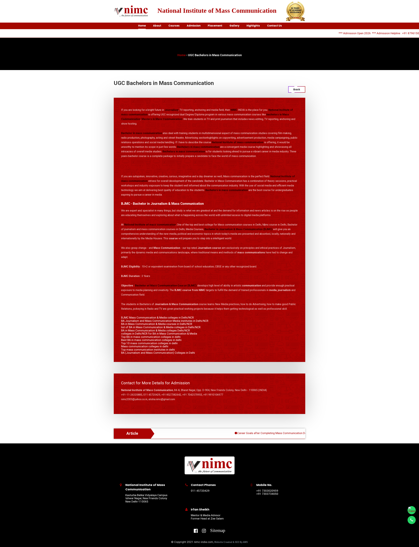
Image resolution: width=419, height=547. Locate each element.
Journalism (171, 109)
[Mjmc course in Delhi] (210, 465)
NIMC (234, 109)
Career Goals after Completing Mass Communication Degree (257, 433)
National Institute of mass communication (237, 142)
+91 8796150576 (396, 33)
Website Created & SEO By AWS (231, 542)
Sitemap (217, 530)
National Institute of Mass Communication (216, 10)
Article (132, 433)
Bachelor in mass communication (141, 133)
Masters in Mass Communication (162, 119)
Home (181, 55)
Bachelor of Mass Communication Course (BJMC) (166, 285)
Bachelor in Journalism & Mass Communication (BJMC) (238, 229)
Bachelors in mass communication (198, 146)
